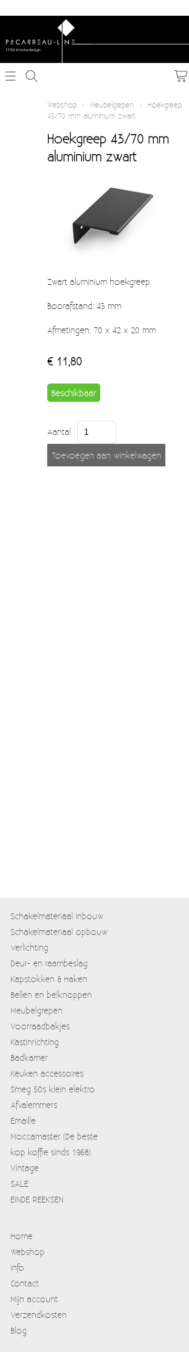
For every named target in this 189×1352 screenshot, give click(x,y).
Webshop (62, 104)
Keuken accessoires (46, 1073)
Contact (24, 1283)
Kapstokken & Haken (48, 979)
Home (21, 1236)
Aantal (59, 431)
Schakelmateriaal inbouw (56, 916)
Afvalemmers (33, 1105)
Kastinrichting (34, 1042)
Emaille (23, 1120)
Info (17, 1267)
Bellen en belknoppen (51, 994)
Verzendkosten (38, 1314)
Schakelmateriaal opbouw (59, 931)
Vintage (24, 1168)
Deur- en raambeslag (49, 963)
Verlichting (29, 947)
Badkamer (29, 1057)
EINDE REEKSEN (37, 1199)
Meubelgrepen (112, 104)
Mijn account (34, 1299)
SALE (19, 1183)
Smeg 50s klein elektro (52, 1089)
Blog (18, 1330)
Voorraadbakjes (40, 1026)
